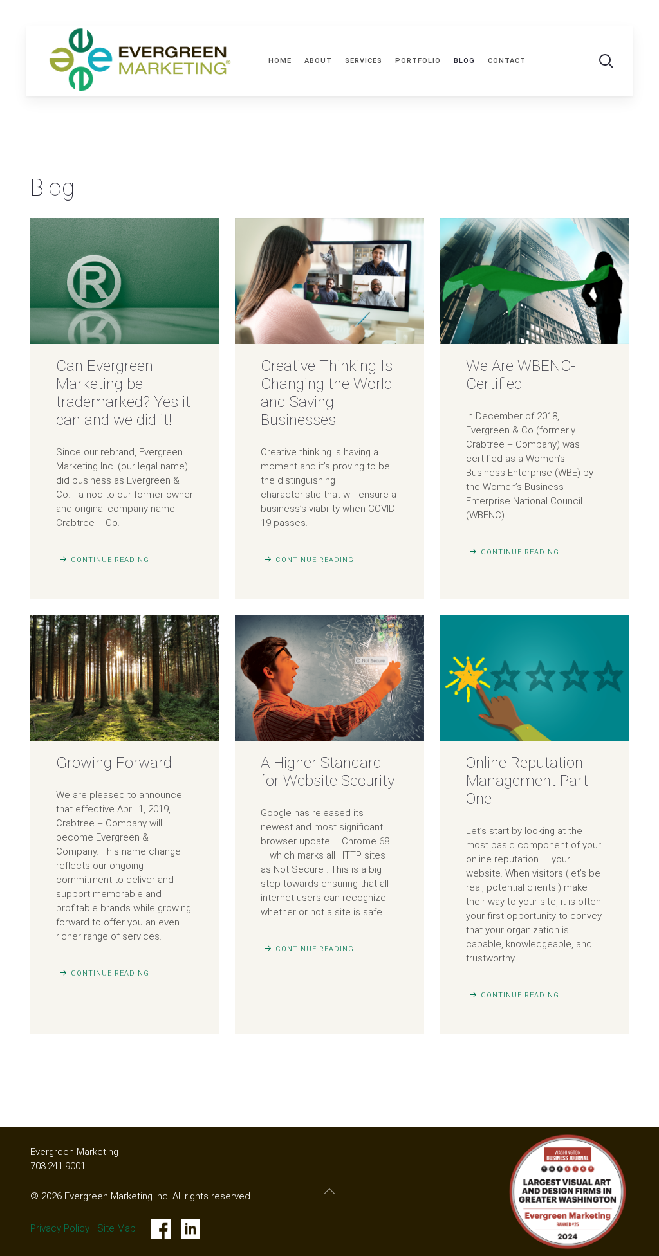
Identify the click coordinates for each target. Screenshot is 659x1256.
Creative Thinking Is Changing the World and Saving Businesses (327, 393)
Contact (507, 61)
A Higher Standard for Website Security (327, 772)
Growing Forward (114, 763)
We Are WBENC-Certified (520, 375)
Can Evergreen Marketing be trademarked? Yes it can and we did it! (123, 393)
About (318, 61)
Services (363, 61)
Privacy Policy (59, 1228)
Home (280, 61)
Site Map (116, 1228)
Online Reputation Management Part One (527, 781)
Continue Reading (110, 560)
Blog (464, 61)
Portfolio (418, 61)
